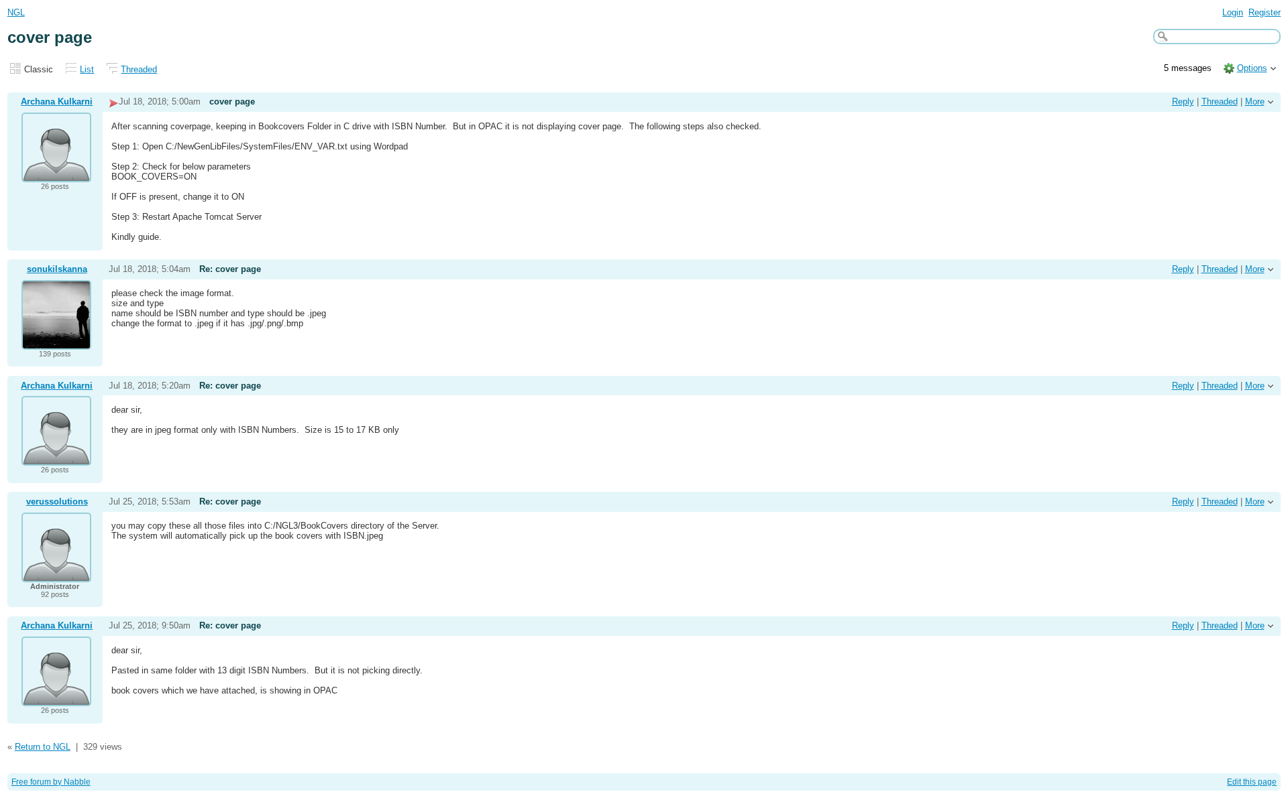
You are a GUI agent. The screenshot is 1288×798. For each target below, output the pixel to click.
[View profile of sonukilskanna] (56, 341)
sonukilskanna (57, 269)
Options (1252, 68)
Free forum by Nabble (51, 782)
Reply (1183, 101)
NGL (16, 12)
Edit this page (1252, 782)
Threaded (139, 69)
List (87, 69)
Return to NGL (42, 747)
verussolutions (57, 501)
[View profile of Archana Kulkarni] (56, 174)
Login (1232, 12)
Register (1264, 12)
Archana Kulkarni (57, 101)
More (1255, 101)
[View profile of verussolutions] (56, 574)
